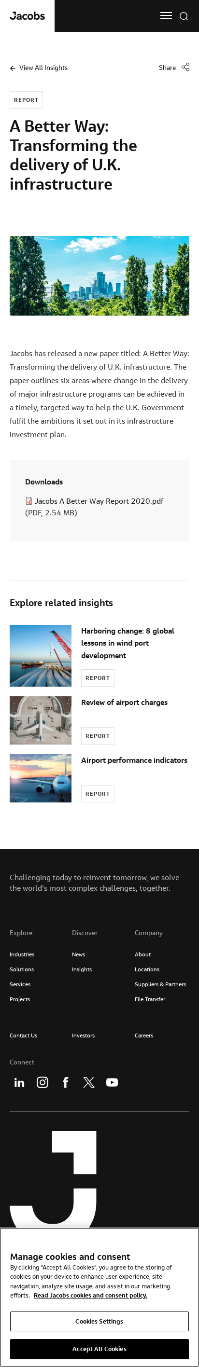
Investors (83, 1035)
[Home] (27, 16)
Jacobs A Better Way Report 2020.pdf (99, 501)
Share (167, 67)
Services (20, 984)
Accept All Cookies (99, 1349)
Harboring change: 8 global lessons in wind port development (127, 643)
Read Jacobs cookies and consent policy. (90, 1295)
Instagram (42, 1082)
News (78, 954)
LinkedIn (19, 1082)
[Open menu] (166, 15)
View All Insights (43, 67)
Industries (22, 954)
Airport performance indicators (134, 760)
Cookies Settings (99, 1321)
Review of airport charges (124, 702)
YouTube (112, 1082)
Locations (147, 969)
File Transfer (150, 999)
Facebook (65, 1082)
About (143, 954)
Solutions (22, 969)
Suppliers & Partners (160, 984)
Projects (20, 999)
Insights (82, 969)
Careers (144, 1035)
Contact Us (23, 1035)
